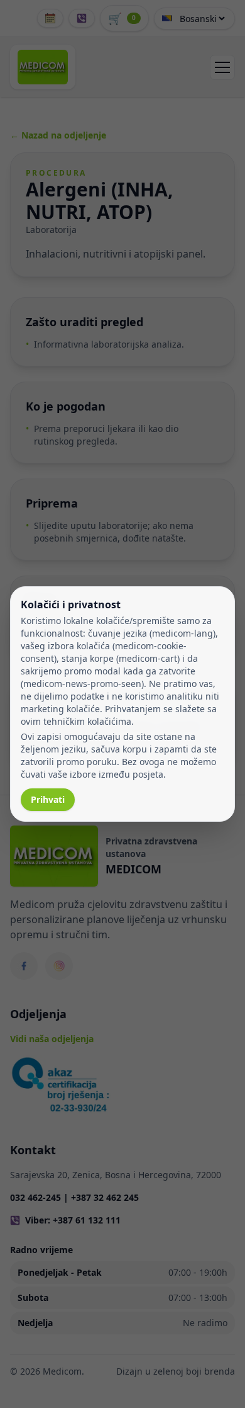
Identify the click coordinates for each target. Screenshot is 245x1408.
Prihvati (48, 799)
